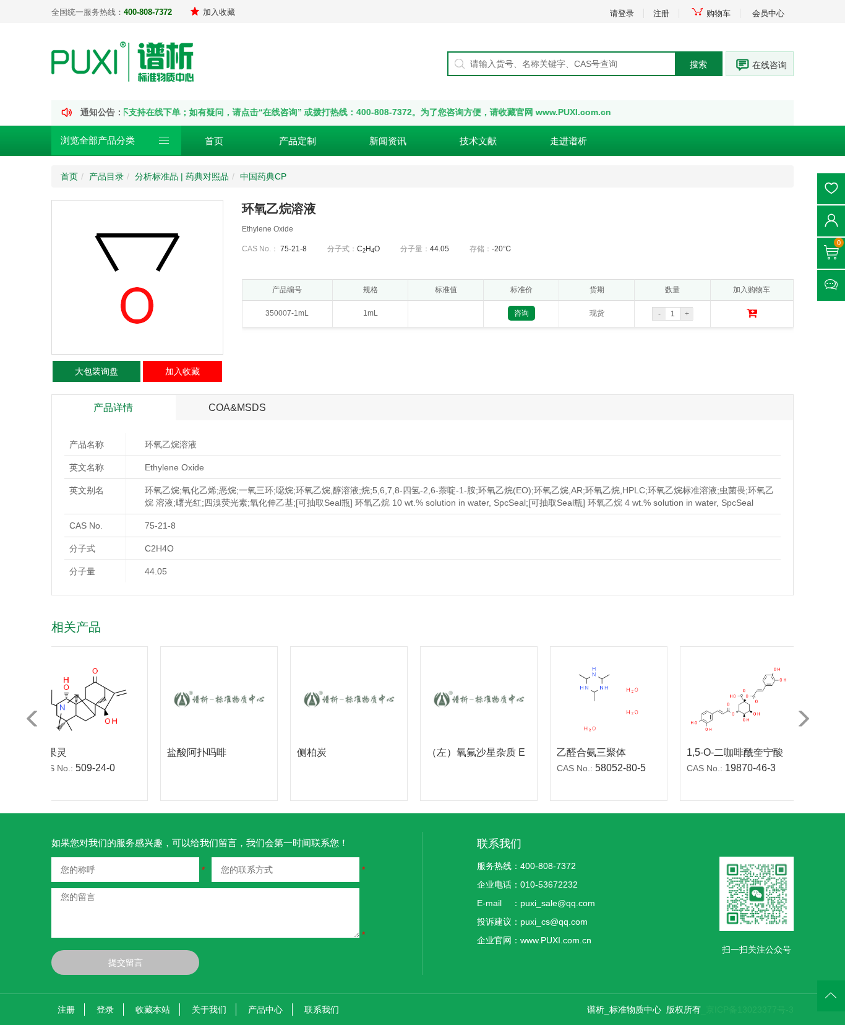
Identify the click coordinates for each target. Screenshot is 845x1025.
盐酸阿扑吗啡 (180, 752)
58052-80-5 (604, 768)
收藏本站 (152, 1009)
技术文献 (478, 141)
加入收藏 (219, 12)
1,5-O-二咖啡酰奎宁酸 (719, 752)
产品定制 (297, 141)
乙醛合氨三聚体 (575, 752)
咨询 (521, 313)
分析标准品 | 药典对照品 (182, 176)
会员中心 (768, 13)
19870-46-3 (734, 768)
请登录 (622, 13)
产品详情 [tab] (113, 407)
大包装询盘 (96, 371)
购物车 (718, 13)
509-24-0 (79, 768)
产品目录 (106, 176)
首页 (214, 141)
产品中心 (265, 1009)
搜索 (698, 64)
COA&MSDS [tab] (237, 407)
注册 (661, 13)
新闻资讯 (387, 141)
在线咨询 (769, 65)
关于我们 (209, 1009)
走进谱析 (568, 141)
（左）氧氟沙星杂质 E (460, 752)
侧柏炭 (296, 752)
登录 (105, 1009)
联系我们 (321, 1009)
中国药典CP (263, 176)
